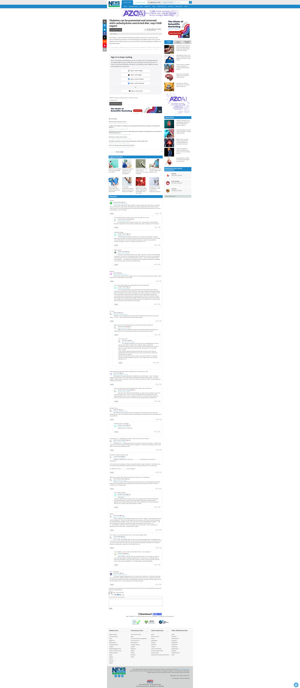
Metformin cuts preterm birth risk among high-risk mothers (115, 170)
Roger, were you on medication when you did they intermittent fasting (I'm (133, 325)
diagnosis (128, 47)
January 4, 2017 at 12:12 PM (124, 391)
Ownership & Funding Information (160, 655)
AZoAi (173, 655)
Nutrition (173, 189)
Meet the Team (155, 636)
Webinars (133, 648)
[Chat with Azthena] (296, 685)
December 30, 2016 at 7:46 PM (120, 274)
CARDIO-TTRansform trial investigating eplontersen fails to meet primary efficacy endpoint (183, 123)
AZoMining (174, 646)
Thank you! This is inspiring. (121, 423)
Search (153, 638)
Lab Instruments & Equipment (139, 638)
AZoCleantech (175, 638)
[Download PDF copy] (105, 22)
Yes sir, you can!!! (122, 339)
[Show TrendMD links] (161, 151)
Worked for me (114, 408)
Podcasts (111, 661)
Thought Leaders (113, 644)
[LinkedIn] (105, 30)
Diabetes (173, 173)
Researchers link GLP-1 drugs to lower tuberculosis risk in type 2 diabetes (142, 171)
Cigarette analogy (118, 232)
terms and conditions (183, 669)
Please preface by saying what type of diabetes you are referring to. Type (129, 371)
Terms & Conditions (156, 648)
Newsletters (154, 640)
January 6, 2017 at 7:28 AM (124, 288)
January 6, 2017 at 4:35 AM (124, 235)
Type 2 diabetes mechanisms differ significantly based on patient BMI (114, 189)
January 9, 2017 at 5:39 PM (124, 253)
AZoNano (174, 636)
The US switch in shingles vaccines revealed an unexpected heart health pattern (183, 67)
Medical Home (127, 2)
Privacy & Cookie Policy (157, 650)
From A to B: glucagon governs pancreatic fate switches (121, 145)
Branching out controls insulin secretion (118, 137)
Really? (111, 514)
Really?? (112, 200)
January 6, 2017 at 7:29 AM (124, 426)
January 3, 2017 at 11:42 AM (119, 480)
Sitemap (153, 642)
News (110, 638)
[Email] (105, 49)
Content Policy (155, 653)
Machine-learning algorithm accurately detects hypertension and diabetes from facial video (141, 190)
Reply (111, 213)
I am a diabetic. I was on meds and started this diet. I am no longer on (132, 552)
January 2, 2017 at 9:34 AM (124, 220)
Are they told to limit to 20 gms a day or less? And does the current (131, 217)
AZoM (173, 634)
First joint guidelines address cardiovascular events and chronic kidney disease (183, 151)
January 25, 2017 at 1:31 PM (124, 555)
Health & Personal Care (115, 650)
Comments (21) (113, 100)
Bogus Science (118, 250)
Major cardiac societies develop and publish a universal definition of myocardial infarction (182, 142)
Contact (153, 646)
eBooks (111, 657)
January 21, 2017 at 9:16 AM (119, 538)
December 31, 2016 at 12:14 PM (120, 374)
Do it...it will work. (114, 571)
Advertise (153, 644)
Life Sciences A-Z (135, 640)
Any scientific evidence (120, 492)
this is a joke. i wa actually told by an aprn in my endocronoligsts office (128, 535)
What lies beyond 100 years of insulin (117, 121)
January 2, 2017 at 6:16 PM (119, 441)
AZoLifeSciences (176, 653)
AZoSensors (175, 644)
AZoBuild (174, 650)
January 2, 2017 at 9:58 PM (119, 458)
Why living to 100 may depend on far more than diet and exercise (183, 85)
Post (110, 608)
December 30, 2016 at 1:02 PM (120, 203)
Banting (112, 271)
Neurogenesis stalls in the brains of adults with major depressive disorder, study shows (183, 57)
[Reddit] (105, 41)
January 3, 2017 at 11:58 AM (124, 328)
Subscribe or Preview (176, 175)
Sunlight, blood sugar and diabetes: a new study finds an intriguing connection (154, 189)
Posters (111, 659)
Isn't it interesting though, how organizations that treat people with (131, 285)
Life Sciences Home (140, 2)
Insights (111, 646)
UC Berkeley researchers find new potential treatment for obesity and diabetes (128, 189)
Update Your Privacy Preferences (180, 675)
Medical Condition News (121, 97)
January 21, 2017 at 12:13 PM (120, 574)
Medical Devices (113, 653)
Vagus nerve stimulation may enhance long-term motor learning (182, 75)
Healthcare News (133, 97)
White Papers (112, 642)
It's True (112, 311)
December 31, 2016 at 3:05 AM (120, 314)
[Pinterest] (105, 45)
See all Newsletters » (170, 196)
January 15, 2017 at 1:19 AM (128, 342)
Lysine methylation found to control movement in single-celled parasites (183, 131)
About (152, 634)
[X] (105, 37)
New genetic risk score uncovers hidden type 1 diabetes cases (155, 170)
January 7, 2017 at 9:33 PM (119, 517)
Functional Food (113, 636)
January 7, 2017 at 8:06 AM (124, 495)
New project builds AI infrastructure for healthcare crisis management (127, 171)
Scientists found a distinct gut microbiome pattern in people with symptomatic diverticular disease (183, 48)
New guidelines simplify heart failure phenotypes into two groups (182, 159)
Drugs (110, 655)
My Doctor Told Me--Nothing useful (119, 455)
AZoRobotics (175, 642)
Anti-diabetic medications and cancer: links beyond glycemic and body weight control (128, 141)
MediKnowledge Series (115, 648)
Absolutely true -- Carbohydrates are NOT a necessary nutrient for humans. (129, 438)
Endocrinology (175, 181)
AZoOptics (174, 640)
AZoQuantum (175, 648)
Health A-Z (112, 640)
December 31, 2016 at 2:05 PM (120, 411)
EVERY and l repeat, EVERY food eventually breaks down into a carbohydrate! (130, 477)
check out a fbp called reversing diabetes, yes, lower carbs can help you (133, 388)
